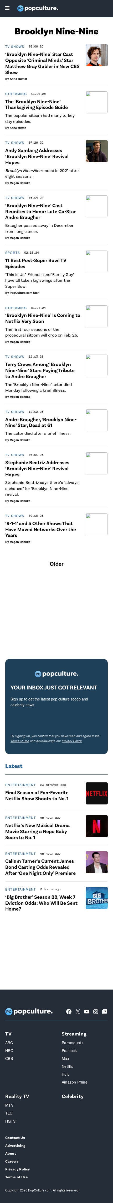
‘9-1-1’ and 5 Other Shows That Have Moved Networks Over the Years (40, 529)
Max (65, 1058)
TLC (8, 1113)
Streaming (16, 93)
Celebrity (73, 1096)
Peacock (69, 1050)
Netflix (67, 1066)
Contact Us (15, 1137)
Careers (12, 1161)
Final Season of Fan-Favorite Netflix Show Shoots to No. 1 (37, 795)
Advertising (15, 1145)
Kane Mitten (18, 128)
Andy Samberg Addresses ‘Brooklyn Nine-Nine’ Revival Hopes (37, 156)
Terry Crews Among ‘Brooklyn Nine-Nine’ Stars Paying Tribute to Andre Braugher (40, 370)
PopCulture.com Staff (24, 293)
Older (57, 563)
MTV (9, 1105)
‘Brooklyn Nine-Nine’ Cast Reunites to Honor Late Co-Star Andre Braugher (40, 211)
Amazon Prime (75, 1082)
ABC (9, 1042)
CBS (9, 1058)
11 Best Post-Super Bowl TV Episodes (35, 263)
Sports (12, 252)
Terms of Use (20, 741)
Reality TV (17, 1096)
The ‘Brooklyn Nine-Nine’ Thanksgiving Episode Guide (36, 104)
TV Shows (14, 46)
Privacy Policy (72, 741)
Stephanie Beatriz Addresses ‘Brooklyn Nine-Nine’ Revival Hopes (37, 468)
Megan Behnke (20, 183)
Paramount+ (72, 1042)
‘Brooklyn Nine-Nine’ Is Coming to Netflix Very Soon (42, 318)
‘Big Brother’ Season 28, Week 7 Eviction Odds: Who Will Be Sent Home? (41, 903)
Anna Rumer (18, 79)
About (10, 1153)
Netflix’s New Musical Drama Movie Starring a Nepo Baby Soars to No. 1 (37, 831)
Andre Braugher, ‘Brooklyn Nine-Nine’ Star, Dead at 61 (40, 422)
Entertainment (20, 784)
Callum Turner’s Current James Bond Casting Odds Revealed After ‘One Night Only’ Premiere (40, 867)
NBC (9, 1050)
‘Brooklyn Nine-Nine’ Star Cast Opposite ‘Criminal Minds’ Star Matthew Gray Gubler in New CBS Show (42, 63)
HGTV (10, 1121)
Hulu (66, 1074)
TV (8, 1034)
